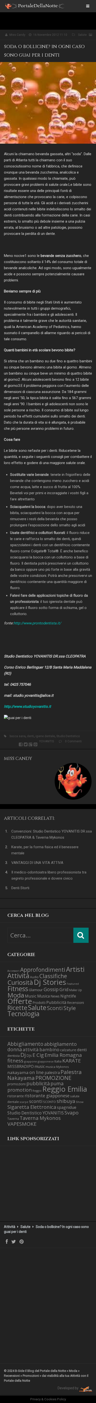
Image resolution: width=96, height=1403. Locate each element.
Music (30, 996)
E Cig (38, 1054)
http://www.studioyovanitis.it (27, 706)
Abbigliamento (25, 1043)
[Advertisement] (32, 1187)
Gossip (51, 989)
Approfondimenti (42, 969)
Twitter (25, 744)
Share (20, 744)
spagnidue (66, 1107)
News (55, 996)
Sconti (55, 1007)
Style (70, 1007)
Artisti (75, 969)
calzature (68, 1049)
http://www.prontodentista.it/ (37, 623)
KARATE (71, 1060)
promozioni (16, 1084)
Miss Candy (17, 35)
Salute (82, 35)
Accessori (13, 971)
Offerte (19, 1001)
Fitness (17, 988)
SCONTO (49, 1102)
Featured (73, 984)
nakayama (18, 1072)
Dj (23, 1055)
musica (50, 1067)
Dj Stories (50, 982)
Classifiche (53, 976)
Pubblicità (56, 1002)
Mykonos (62, 1067)
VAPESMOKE (21, 1123)
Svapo (71, 1112)
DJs (29, 1055)
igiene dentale (45, 736)
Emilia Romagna (63, 1054)
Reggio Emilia (64, 1089)
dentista (13, 1055)
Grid (63, 989)
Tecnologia (23, 1013)
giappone (30, 1061)
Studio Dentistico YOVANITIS (35, 1113)
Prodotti (39, 1002)
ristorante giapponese (47, 1096)
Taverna (13, 1119)
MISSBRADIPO (20, 1066)
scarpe (24, 1102)
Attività (18, 975)
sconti (35, 1101)
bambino (49, 1049)
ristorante (15, 1095)
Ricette (17, 1007)
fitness (15, 1060)
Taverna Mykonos (40, 1118)
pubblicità (38, 1083)
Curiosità (20, 982)
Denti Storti (20, 888)
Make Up (75, 990)
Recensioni (75, 1002)
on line (36, 1072)
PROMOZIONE (53, 1078)
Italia (58, 1061)
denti (30, 736)
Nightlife (68, 996)
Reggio (37, 1090)
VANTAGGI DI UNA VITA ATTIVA (37, 862)
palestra (52, 1072)
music (39, 1066)
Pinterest (35, 744)
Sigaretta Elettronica (31, 1106)
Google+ (30, 744)
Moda (15, 995)
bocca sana (18, 736)
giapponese (46, 1061)
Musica (43, 996)
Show (79, 1102)
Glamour (36, 989)
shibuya (66, 1101)
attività (31, 1049)
